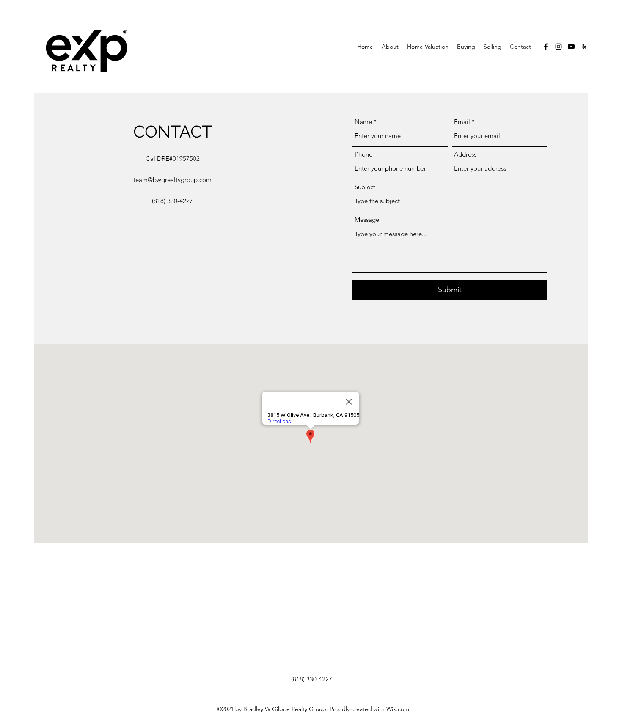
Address (465, 154)
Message (367, 219)
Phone (363, 154)
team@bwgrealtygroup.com (172, 180)
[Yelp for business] (584, 46)
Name (363, 122)
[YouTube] (571, 46)
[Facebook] (546, 46)
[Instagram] (558, 46)
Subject (365, 187)
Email (462, 122)
